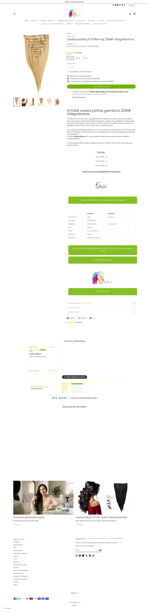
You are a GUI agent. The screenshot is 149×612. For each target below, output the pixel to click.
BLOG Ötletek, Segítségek (53, 24)
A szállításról (74, 307)
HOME (26, 21)
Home (68, 34)
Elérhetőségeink (18, 545)
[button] (71, 53)
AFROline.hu (16, 562)
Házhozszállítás (17, 550)
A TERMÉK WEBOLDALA (102, 260)
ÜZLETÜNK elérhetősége (79, 97)
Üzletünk (15, 556)
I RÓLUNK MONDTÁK (82, 24)
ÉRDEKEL (18, 524)
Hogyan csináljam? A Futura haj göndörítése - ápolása (102, 200)
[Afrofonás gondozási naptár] (43, 498)
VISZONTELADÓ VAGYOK (115, 21)
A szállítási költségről (93, 46)
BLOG (14, 559)
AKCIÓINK (16, 568)
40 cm (70, 58)
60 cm (85, 58)
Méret (69, 54)
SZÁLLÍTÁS (81, 21)
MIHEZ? (34, 21)
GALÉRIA (101, 21)
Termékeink (16, 542)
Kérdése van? (74, 312)
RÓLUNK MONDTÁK (18, 573)
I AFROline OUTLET (100, 24)
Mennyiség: (71, 63)
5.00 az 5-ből (43, 387)
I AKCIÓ (69, 24)
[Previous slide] (25, 361)
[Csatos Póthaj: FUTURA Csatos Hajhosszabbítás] (105, 498)
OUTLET (15, 585)
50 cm (78, 58)
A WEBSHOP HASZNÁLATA (20, 576)
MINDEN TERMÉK (47, 21)
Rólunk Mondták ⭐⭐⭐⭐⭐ (80, 303)
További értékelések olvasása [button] (74, 377)
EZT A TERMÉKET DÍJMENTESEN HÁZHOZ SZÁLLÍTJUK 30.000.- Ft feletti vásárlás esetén (103, 250)
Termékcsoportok (65, 21)
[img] (33, 347)
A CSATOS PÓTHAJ (102, 291)
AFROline (91, 21)
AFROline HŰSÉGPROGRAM (20, 570)
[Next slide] (123, 361)
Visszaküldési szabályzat (20, 579)
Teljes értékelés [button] (34, 371)
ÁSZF (14, 548)
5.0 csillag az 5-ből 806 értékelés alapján (83, 398)
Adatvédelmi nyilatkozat (20, 553)
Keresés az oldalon (18, 539)
